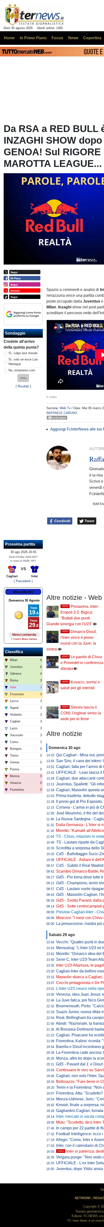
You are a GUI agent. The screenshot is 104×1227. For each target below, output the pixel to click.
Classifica (14, 652)
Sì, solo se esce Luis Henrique (23, 362)
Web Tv (65, 408)
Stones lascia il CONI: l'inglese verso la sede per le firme (80, 713)
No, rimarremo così (21, 370)
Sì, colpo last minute (22, 353)
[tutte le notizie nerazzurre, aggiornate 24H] (35, 15)
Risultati (23, 386)
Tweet (89, 521)
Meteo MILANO (23, 592)
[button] (23, 378)
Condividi (61, 521)
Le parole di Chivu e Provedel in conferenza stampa (81, 663)
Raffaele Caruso (61, 413)
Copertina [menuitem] (92, 38)
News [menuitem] (73, 38)
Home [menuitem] (9, 38)
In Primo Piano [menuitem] (33, 38)
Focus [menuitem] (57, 38)
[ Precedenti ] (23, 581)
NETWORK (83, 1198)
